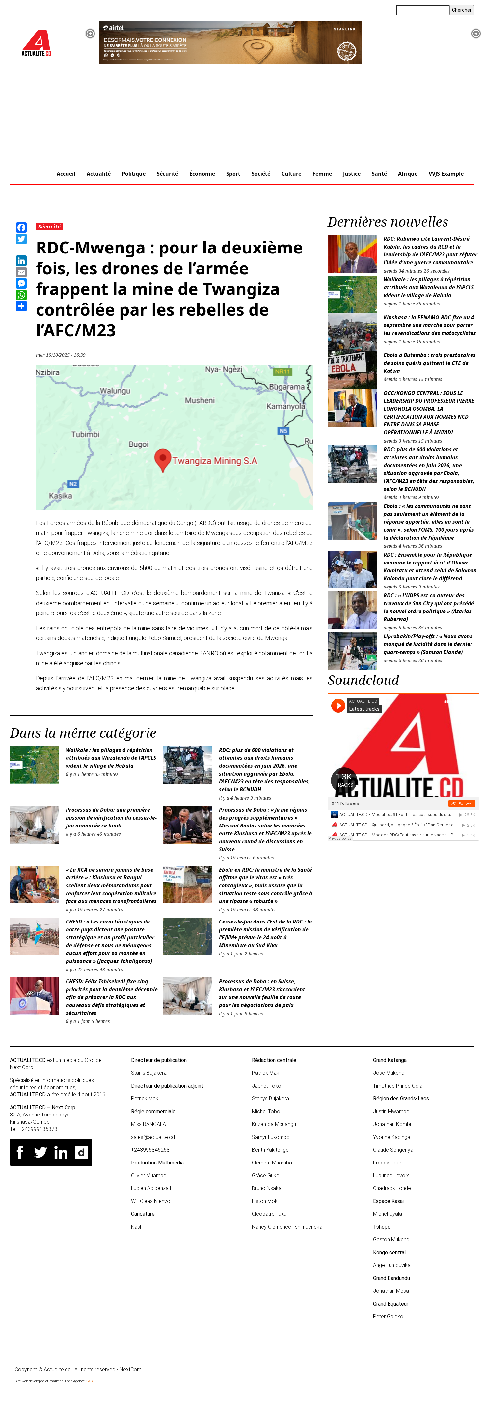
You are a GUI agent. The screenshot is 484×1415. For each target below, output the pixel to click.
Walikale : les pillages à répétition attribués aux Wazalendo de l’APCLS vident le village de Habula (111, 757)
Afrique (407, 173)
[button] (90, 33)
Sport (233, 173)
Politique (134, 173)
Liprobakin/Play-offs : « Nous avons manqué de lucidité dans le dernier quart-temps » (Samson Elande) (428, 644)
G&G (89, 1381)
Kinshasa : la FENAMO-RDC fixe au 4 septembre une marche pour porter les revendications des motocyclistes (430, 325)
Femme (322, 173)
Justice (352, 173)
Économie (202, 173)
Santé (379, 173)
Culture (291, 173)
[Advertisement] (242, 114)
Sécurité (167, 173)
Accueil (66, 173)
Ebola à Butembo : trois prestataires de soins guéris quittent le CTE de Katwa (430, 362)
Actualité (99, 173)
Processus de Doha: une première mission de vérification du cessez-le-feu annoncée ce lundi (111, 817)
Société (261, 173)
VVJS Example (446, 173)
